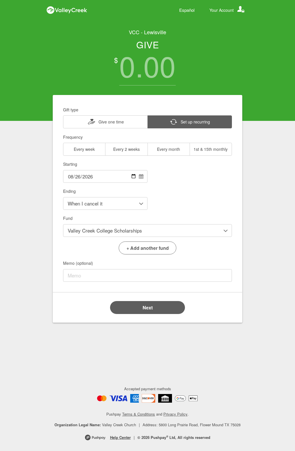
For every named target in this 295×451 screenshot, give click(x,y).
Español (186, 10)
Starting (70, 164)
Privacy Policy (175, 414)
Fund (68, 218)
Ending (69, 191)
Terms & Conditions (138, 414)
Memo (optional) (78, 263)
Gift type (70, 110)
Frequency (73, 137)
